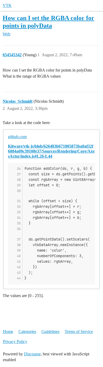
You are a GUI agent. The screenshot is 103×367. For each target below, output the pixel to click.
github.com (17, 136)
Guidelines (50, 331)
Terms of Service (79, 331)
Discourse (32, 354)
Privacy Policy (15, 341)
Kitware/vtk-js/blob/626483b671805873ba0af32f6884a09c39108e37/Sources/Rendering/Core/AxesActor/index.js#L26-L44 (51, 151)
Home (8, 331)
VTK (7, 5)
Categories (27, 331)
